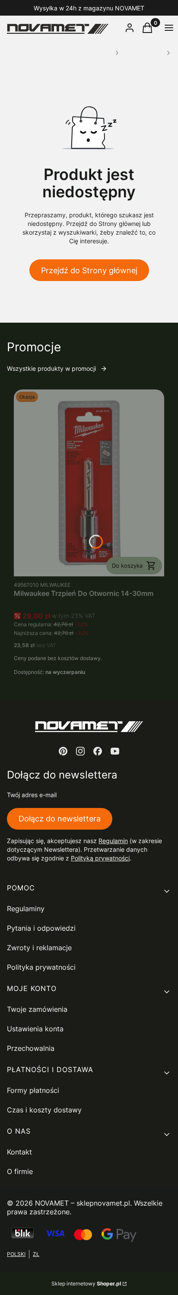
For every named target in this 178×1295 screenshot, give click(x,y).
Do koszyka (127, 565)
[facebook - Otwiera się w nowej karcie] (97, 751)
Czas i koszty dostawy (44, 1109)
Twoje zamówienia (37, 1009)
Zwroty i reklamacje (39, 947)
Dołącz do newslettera (60, 818)
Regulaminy (25, 908)
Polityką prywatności (100, 858)
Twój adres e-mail (32, 794)
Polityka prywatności (41, 967)
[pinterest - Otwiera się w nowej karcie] (63, 751)
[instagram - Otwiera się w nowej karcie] (80, 751)
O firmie (20, 1171)
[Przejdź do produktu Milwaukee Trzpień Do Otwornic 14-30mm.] (89, 482)
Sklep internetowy (86, 1283)
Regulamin (113, 840)
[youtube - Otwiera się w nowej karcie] (115, 751)
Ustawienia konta (35, 1028)
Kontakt (19, 1152)
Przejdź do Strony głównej (89, 270)
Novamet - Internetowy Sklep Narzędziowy (59, 52)
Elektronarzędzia (142, 52)
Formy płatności (33, 1090)
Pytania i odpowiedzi (41, 928)
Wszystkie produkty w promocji (51, 368)
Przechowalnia (30, 1048)
